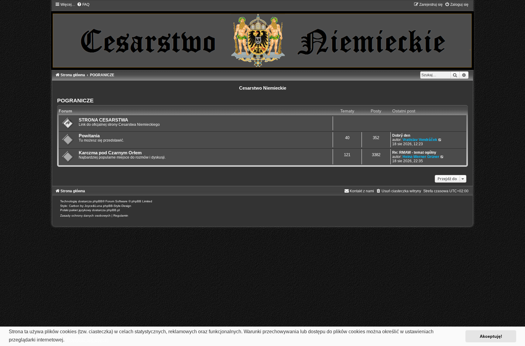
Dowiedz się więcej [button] (87, 339)
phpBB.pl (113, 210)
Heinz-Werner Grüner (421, 157)
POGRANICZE (75, 101)
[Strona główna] (262, 36)
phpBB (97, 201)
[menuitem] (83, 4)
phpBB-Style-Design (117, 205)
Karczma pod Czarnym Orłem (110, 152)
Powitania (89, 135)
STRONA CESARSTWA (103, 120)
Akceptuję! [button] (491, 336)
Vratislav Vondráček (420, 140)
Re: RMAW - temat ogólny (414, 152)
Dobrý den (401, 135)
